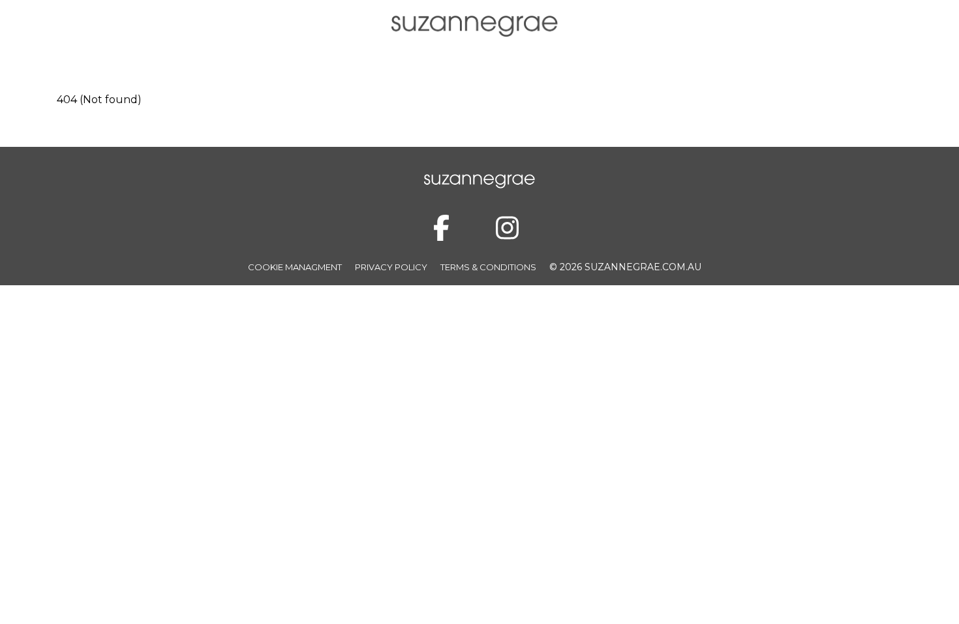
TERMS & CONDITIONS (488, 267)
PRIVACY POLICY (391, 267)
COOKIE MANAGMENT (295, 267)
